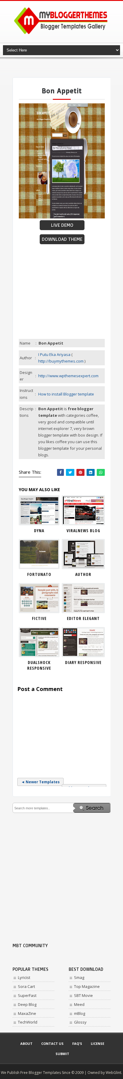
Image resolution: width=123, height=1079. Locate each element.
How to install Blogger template (66, 394)
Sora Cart (26, 986)
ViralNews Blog (83, 530)
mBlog (79, 1013)
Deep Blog (27, 1004)
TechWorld (27, 1022)
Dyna (39, 530)
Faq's (77, 1043)
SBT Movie (83, 995)
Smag (79, 977)
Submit (62, 1053)
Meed (79, 1004)
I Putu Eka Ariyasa (54, 354)
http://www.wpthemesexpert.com (68, 375)
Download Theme (62, 239)
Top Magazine (87, 986)
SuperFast (27, 995)
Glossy (80, 1022)
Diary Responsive (83, 662)
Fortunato (39, 574)
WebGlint (113, 1072)
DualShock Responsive (39, 665)
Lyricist (24, 977)
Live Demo (62, 225)
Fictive (39, 618)
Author (83, 574)
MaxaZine (27, 1013)
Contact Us (52, 1043)
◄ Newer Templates (40, 781)
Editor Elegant (83, 618)
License (97, 1043)
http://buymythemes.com (61, 361)
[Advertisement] (68, 67)
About (26, 1043)
